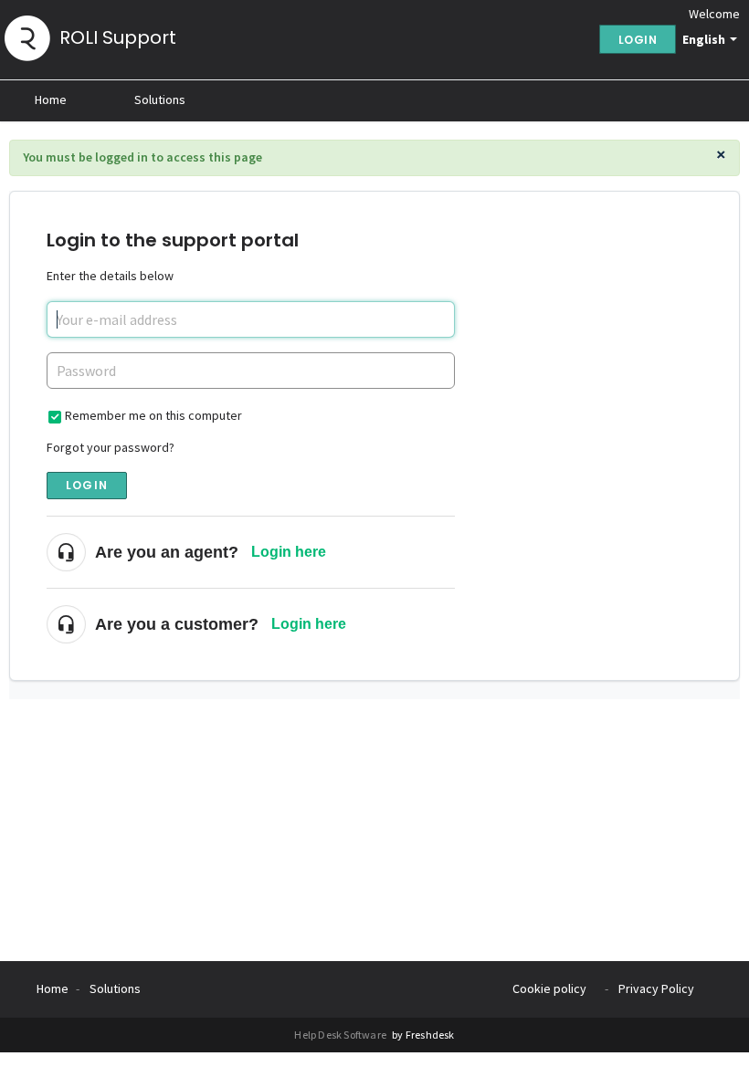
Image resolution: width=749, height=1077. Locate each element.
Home (51, 99)
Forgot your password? (110, 447)
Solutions (159, 99)
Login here (288, 551)
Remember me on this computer (153, 415)
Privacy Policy (656, 988)
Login (87, 485)
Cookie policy (549, 988)
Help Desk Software (341, 1034)
